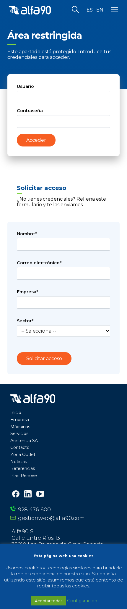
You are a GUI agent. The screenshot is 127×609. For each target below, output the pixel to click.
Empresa (19, 419)
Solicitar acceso (44, 358)
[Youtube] (40, 494)
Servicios (19, 433)
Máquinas (20, 426)
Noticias (18, 461)
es (90, 10)
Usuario (25, 86)
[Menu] (114, 10)
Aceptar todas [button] (48, 600)
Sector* (25, 320)
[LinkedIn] (27, 495)
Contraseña (30, 110)
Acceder (36, 140)
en (99, 10)
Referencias (22, 468)
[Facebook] (15, 495)
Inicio (15, 412)
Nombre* (27, 233)
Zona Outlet (22, 454)
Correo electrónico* (39, 262)
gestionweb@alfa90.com (51, 518)
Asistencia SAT (25, 440)
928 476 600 (34, 509)
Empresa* (27, 291)
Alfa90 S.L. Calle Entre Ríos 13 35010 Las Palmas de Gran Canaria (57, 538)
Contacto (20, 447)
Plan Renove (23, 475)
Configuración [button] (82, 600)
